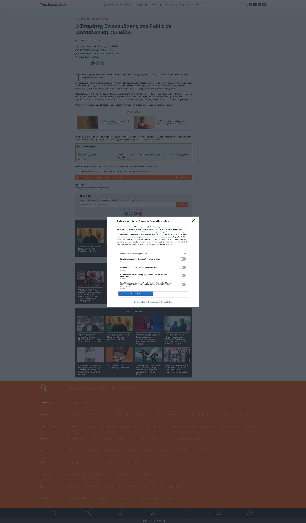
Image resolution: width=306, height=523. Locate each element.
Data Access (153, 302)
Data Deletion (139, 302)
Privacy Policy (166, 302)
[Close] (194, 221)
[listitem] (153, 253)
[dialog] (153, 262)
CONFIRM (135, 293)
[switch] (183, 259)
